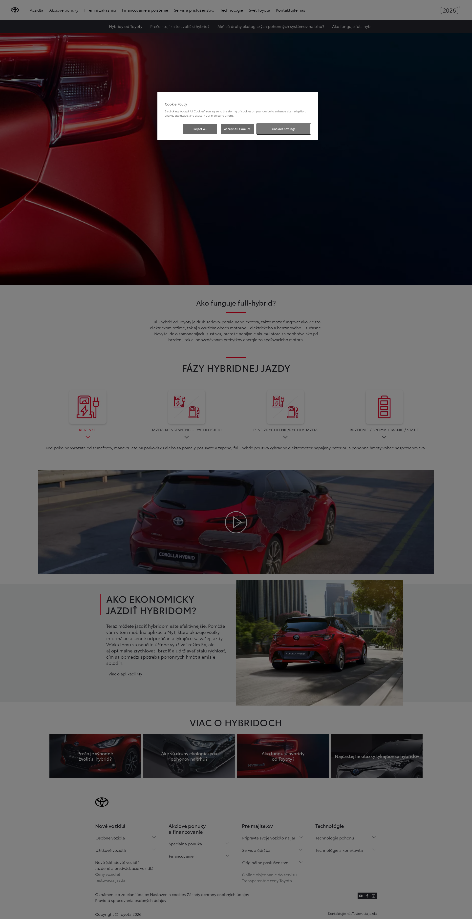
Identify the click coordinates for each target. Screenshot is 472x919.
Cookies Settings (284, 129)
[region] (237, 116)
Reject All (200, 129)
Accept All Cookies (237, 129)
